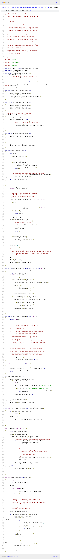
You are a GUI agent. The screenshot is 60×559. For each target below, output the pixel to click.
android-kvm (5, 7)
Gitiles (8, 556)
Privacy (12, 556)
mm (47, 7)
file (31, 10)
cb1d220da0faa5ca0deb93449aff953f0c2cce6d (29, 7)
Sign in (57, 2)
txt (54, 556)
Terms (16, 556)
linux (12, 7)
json (57, 556)
